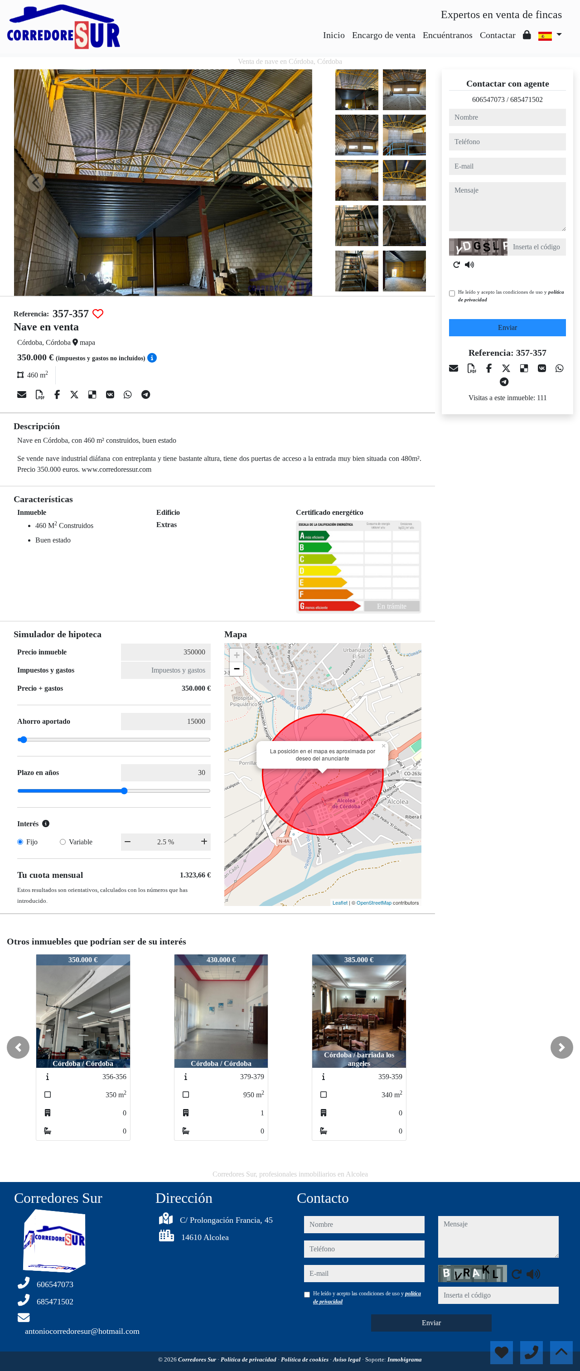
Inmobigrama (404, 1359)
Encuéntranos (448, 35)
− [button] (237, 668)
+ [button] (237, 655)
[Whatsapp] (129, 395)
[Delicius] (93, 395)
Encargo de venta (384, 35)
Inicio (334, 35)
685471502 (526, 99)
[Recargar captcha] (457, 265)
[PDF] (41, 395)
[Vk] (111, 395)
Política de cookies (305, 1359)
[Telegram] (145, 395)
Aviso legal (347, 1359)
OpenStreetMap (374, 902)
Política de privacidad (249, 1359)
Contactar (498, 35)
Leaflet (340, 902)
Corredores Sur (198, 1359)
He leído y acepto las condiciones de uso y (511, 295)
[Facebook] (58, 395)
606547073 (488, 99)
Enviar (507, 327)
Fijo (32, 842)
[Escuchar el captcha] (469, 265)
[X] (75, 395)
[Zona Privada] (527, 34)
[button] (18, 1047)
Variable (80, 842)
